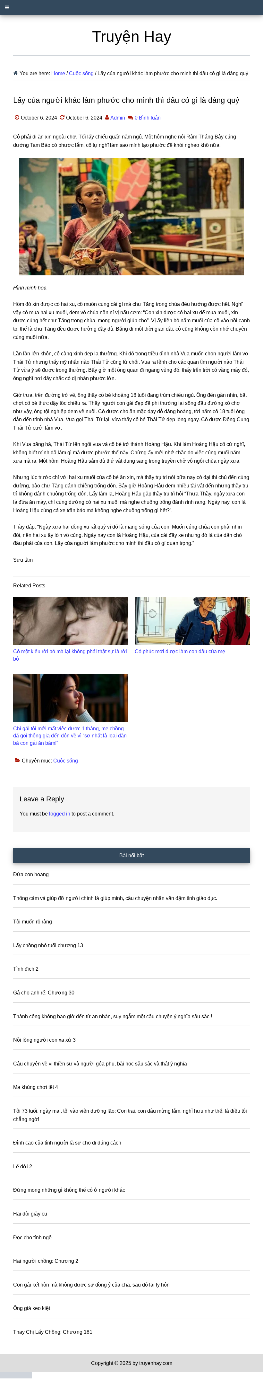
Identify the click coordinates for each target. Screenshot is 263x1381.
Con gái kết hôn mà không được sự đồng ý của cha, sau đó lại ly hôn (91, 1284)
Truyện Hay (131, 36)
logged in (59, 813)
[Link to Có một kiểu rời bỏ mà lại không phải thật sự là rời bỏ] (70, 621)
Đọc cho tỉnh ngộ (32, 1237)
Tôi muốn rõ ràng (32, 921)
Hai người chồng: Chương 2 (45, 1261)
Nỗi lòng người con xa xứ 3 (44, 1040)
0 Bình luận (148, 117)
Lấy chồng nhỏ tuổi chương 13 (48, 945)
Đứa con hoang (31, 874)
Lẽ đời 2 (22, 1166)
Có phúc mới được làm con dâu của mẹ (180, 651)
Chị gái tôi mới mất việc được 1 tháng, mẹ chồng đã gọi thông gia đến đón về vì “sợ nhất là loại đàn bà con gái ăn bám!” (70, 736)
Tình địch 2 (25, 969)
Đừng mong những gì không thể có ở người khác (69, 1190)
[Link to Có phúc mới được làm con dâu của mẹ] (192, 621)
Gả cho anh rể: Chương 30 (43, 992)
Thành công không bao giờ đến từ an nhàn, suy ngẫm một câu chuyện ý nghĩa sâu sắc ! (112, 1016)
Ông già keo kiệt (31, 1308)
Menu (131, 7)
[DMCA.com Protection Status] (16, 1376)
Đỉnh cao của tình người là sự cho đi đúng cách (67, 1142)
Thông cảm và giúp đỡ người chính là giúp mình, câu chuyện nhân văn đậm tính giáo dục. (115, 898)
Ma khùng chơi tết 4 (35, 1087)
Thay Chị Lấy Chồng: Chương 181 (52, 1332)
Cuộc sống (65, 760)
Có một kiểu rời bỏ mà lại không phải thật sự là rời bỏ (70, 655)
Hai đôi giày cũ (30, 1213)
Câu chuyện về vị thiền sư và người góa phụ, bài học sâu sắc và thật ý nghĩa (100, 1063)
